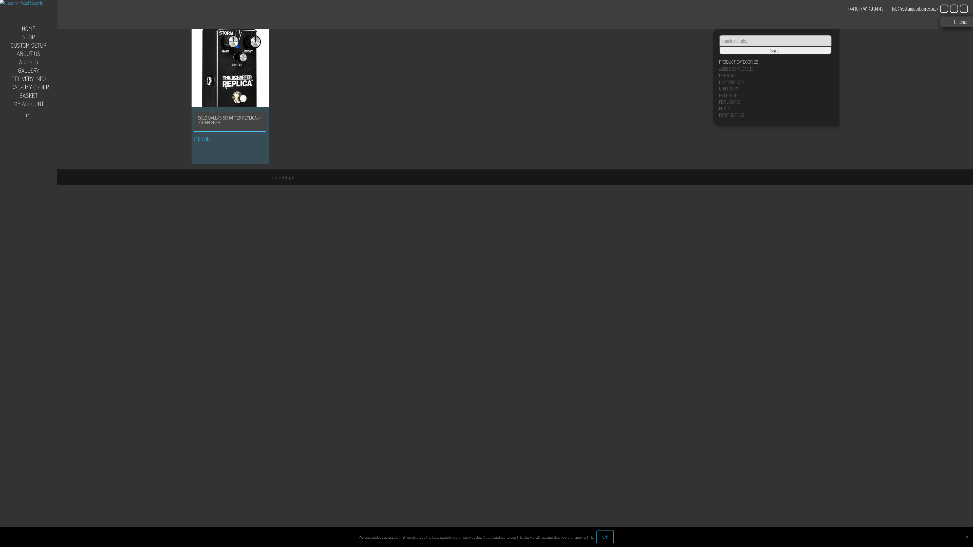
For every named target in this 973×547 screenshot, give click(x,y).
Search (775, 50)
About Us (28, 54)
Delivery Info (28, 80)
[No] (966, 536)
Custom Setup (28, 46)
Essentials (727, 75)
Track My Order (28, 88)
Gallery (28, 71)
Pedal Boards (729, 102)
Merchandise (729, 89)
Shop (28, 38)
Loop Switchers (731, 82)
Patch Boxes (728, 95)
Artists (28, 63)
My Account (28, 105)
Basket (28, 96)
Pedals (724, 108)
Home (28, 29)
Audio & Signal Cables (736, 69)
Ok (605, 537)
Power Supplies (731, 115)
